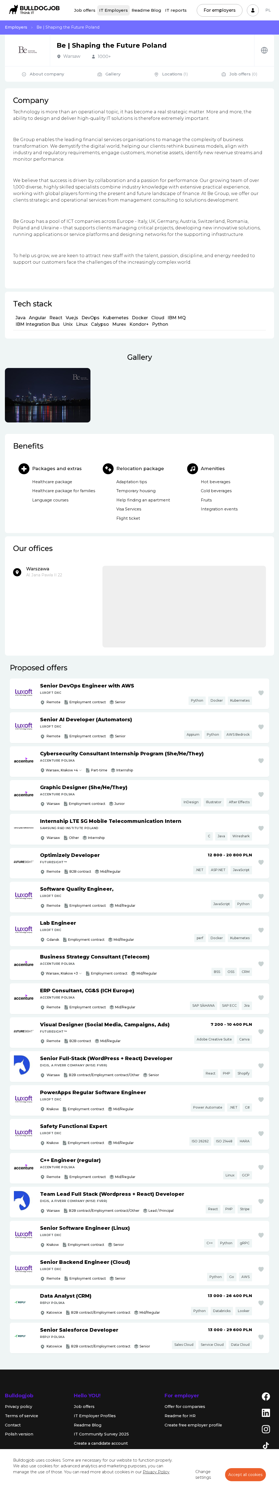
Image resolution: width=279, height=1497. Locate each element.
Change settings (203, 1474)
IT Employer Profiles (95, 1415)
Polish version (19, 1434)
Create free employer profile (193, 1425)
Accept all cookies (245, 1474)
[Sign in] (253, 10)
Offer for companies (185, 1406)
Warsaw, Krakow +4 (62, 770)
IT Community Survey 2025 (101, 1434)
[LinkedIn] (266, 1412)
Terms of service (21, 1415)
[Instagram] (266, 1428)
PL (268, 10)
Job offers (84, 10)
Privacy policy (18, 1406)
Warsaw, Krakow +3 (62, 973)
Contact (13, 1425)
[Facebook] (266, 1396)
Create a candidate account (101, 1443)
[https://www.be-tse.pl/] (264, 50)
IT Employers (113, 10)
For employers (220, 10)
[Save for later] (261, 692)
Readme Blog (146, 10)
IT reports (176, 10)
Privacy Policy (156, 1471)
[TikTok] (266, 1445)
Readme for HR (180, 1415)
